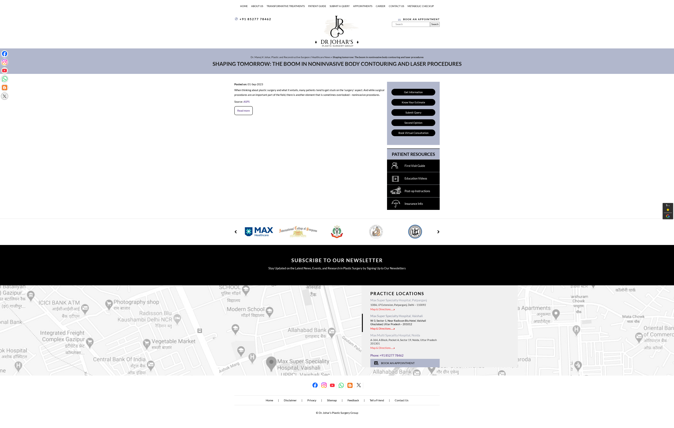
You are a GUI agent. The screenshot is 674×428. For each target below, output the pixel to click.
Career (380, 6)
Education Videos (416, 178)
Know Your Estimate (413, 102)
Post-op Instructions (417, 191)
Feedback (353, 400)
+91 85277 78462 (255, 19)
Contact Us (396, 6)
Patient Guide (317, 6)
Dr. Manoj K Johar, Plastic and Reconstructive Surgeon (280, 57)
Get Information (413, 92)
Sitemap (332, 400)
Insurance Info (414, 203)
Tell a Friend (377, 400)
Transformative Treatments (286, 6)
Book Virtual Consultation (413, 132)
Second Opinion (413, 122)
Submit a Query (340, 6)
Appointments (362, 6)
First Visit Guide (415, 166)
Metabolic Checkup (421, 6)
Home (244, 6)
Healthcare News (321, 57)
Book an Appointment (421, 19)
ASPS (246, 101)
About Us (257, 6)
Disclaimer (290, 400)
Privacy (311, 400)
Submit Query (413, 112)
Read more (243, 110)
